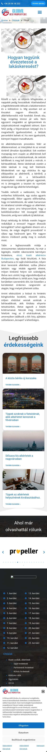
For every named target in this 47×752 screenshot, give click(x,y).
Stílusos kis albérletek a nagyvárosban (19, 457)
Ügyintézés (13, 679)
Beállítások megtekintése (23, 739)
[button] (43, 691)
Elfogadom (23, 725)
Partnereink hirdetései (24, 667)
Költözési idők (14, 675)
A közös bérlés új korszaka (20, 378)
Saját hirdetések (21, 663)
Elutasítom (23, 732)
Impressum (40, 746)
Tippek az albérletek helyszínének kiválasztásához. (22, 496)
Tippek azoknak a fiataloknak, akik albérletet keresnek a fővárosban (22, 417)
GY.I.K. (11, 683)
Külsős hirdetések (22, 671)
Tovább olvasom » (12, 385)
